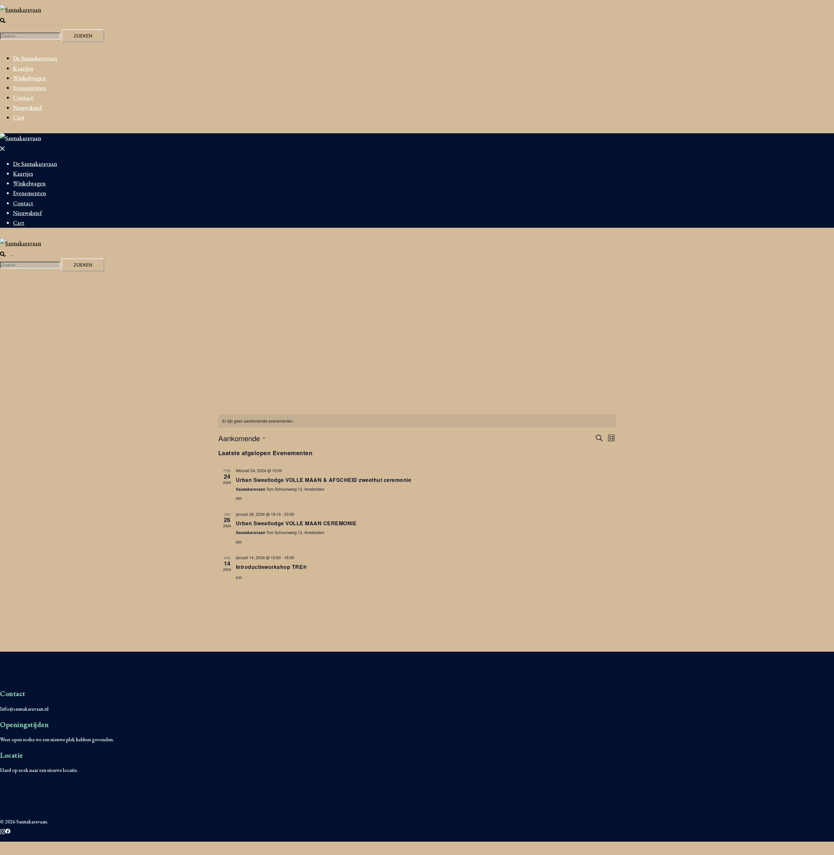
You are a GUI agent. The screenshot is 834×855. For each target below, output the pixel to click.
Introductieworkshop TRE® (271, 567)
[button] (6, 19)
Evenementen (29, 88)
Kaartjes (23, 68)
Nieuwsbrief (27, 107)
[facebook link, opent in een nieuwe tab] (7, 830)
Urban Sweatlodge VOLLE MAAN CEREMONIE (296, 523)
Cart (18, 117)
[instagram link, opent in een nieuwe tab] (2, 830)
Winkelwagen (29, 78)
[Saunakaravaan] (20, 9)
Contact (23, 97)
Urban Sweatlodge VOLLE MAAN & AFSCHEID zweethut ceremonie (323, 480)
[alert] (417, 421)
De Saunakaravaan (35, 58)
